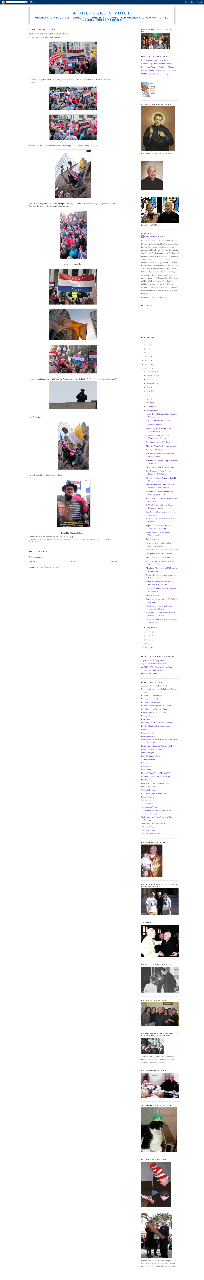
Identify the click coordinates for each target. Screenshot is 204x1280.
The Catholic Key (148, 803)
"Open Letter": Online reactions (154, 663)
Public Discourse (148, 786)
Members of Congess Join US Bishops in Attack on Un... (161, 569)
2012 (146, 368)
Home (73, 561)
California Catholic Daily (151, 695)
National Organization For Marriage (155, 776)
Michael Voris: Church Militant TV (155, 773)
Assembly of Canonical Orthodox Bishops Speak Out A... (159, 493)
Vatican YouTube (148, 830)
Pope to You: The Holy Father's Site (155, 783)
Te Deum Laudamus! (149, 800)
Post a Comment (35, 556)
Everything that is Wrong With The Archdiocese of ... (160, 430)
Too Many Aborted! (149, 813)
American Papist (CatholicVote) (154, 685)
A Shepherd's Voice (102, 13)
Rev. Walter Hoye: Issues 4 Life (153, 793)
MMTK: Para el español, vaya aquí (155, 73)
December (151, 371)
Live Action (146, 769)
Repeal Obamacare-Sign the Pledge (155, 60)
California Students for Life (152, 698)
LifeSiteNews (146, 766)
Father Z (144, 729)
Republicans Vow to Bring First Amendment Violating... (158, 527)
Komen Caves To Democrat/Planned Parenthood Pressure (160, 614)
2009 (146, 639)
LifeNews (145, 762)
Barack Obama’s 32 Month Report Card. (162, 549)
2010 (146, 636)
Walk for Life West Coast (151, 833)
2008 (146, 643)
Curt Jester (145, 719)
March (149, 406)
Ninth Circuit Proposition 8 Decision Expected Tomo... (161, 590)
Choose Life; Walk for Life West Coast (82, 539)
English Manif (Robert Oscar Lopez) (156, 726)
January (150, 627)
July (149, 391)
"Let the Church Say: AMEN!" (158, 420)
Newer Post (33, 561)
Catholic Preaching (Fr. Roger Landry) (156, 705)
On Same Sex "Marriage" (151, 673)
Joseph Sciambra (148, 759)
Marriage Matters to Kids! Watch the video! (158, 70)
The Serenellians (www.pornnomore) (156, 810)
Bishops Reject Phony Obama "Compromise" (158, 534)
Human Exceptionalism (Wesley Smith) (157, 746)
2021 (146, 341)
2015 (146, 356)
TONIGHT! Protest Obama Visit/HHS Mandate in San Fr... (161, 479)
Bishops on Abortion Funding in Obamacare (159, 67)
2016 (146, 352)
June (149, 395)
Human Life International (151, 749)
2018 (146, 345)
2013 (146, 364)
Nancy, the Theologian (155, 449)
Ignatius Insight (147, 752)
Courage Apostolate (149, 715)
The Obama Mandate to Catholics (159, 557)
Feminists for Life (148, 732)
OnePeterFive (146, 779)
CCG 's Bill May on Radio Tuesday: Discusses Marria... (160, 506)
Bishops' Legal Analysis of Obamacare (156, 63)
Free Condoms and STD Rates (158, 442)
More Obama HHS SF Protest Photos (160, 467)
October (150, 379)
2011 (146, 632)
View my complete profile (154, 297)
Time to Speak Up (153, 595)
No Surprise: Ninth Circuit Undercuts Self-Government (161, 576)
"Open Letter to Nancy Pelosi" (153, 660)
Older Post (114, 561)
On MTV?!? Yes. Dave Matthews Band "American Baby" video (156, 668)
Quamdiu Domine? (149, 790)
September (151, 383)
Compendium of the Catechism (153, 712)
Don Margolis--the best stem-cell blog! (156, 722)
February (150, 410)
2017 (146, 348)
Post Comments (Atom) (49, 567)
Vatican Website (147, 826)
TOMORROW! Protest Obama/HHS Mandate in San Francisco (160, 486)
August (150, 387)
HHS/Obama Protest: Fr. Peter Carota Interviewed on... (160, 455)
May (149, 398)
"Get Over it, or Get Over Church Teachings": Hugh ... (159, 607)
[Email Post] (71, 537)
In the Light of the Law (150, 756)
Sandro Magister (148, 796)
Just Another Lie (152, 539)
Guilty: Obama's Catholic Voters (159, 553)
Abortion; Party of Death (49, 539)
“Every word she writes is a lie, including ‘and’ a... (158, 544)
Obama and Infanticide (155, 424)
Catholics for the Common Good (154, 709)
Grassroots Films (148, 736)
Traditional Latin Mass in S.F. (153, 823)
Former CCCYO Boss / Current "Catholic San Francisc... (158, 437)
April (149, 402)
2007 (146, 647)
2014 (146, 360)
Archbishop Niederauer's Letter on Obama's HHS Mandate (160, 583)
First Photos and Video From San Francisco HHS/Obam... (159, 472)
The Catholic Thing (149, 807)
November (151, 375)
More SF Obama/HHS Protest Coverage (162, 445)
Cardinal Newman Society (151, 702)
